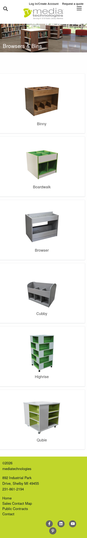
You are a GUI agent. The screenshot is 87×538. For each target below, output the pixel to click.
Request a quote (72, 4)
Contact (8, 513)
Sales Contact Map (17, 503)
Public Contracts (15, 508)
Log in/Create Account (43, 4)
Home (7, 498)
